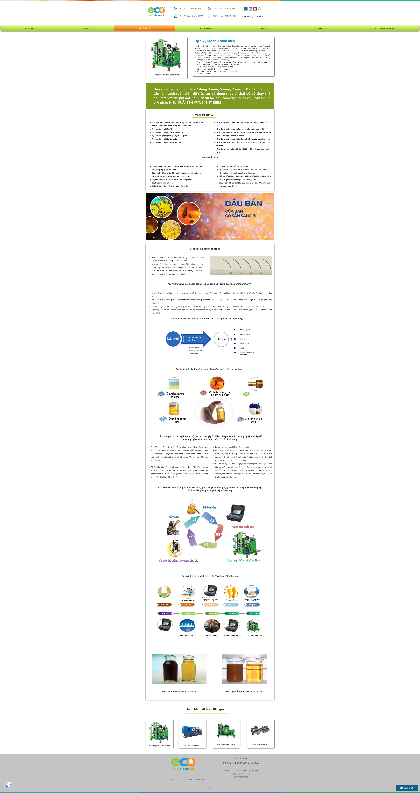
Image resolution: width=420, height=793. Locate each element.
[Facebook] (246, 8)
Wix (202, 780)
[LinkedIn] (250, 8)
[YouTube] (255, 8)
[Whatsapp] (259, 8)
